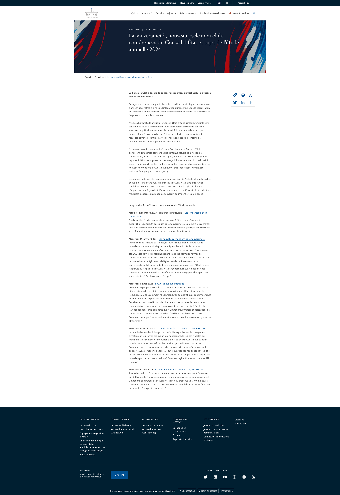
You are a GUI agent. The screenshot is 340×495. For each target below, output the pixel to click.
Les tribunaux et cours (91, 429)
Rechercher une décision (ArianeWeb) (123, 431)
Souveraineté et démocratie (169, 283)
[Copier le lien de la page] (235, 95)
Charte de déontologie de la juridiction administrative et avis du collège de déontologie (92, 445)
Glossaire (239, 419)
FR (227, 3)
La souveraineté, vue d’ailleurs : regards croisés (179, 369)
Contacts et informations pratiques (216, 438)
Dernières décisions (121, 425)
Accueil (88, 77)
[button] (141, 13)
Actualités (99, 77)
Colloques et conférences (179, 429)
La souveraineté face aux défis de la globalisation (181, 328)
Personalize (227, 491)
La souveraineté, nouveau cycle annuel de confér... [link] (129, 77)
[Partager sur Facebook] (251, 102)
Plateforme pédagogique (165, 3)
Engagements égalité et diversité (92, 435)
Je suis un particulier (214, 425)
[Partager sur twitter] (235, 102)
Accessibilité (243, 3)
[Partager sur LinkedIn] (243, 102)
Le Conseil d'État (88, 425)
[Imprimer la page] (243, 95)
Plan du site (240, 423)
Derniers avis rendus (152, 425)
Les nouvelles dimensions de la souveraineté (182, 238)
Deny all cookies (209, 491)
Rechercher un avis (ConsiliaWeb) (151, 431)
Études (176, 435)
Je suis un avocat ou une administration (216, 431)
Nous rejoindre (87, 454)
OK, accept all (188, 491)
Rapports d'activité (182, 439)
